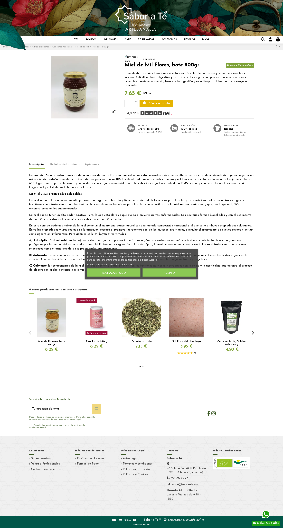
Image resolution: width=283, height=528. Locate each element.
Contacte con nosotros (46, 469)
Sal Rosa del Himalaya (186, 341)
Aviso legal (130, 458)
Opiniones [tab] (92, 164)
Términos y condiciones (138, 463)
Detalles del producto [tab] (65, 164)
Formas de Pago (88, 463)
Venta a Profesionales (45, 463)
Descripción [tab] (37, 164)
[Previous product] (276, 46)
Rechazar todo (114, 272)
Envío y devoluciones (90, 458)
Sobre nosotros (41, 458)
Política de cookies (97, 264)
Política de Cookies (135, 474)
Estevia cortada (141, 341)
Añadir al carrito (159, 103)
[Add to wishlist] (69, 304)
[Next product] (279, 46)
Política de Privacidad (137, 469)
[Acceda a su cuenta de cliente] (270, 39)
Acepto (169, 272)
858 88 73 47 (179, 478)
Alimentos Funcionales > (239, 65)
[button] (76, 40)
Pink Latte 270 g (96, 341)
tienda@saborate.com (184, 484)
